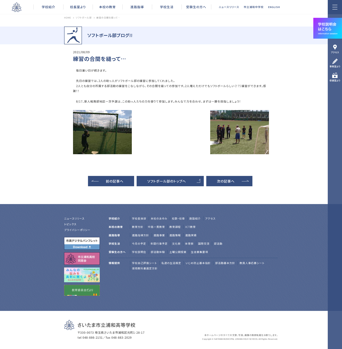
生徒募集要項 (199, 252)
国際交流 (203, 243)
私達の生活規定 (171, 263)
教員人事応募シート (252, 263)
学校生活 (166, 6)
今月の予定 (139, 243)
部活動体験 (158, 252)
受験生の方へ (196, 6)
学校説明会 (139, 252)
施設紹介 (195, 218)
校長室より (78, 6)
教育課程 (175, 227)
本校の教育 (107, 6)
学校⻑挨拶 (139, 218)
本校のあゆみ (159, 218)
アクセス (335, 52)
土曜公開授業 (177, 252)
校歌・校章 (178, 218)
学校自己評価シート (144, 263)
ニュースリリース (229, 7)
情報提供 (114, 263)
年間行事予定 (159, 243)
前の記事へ (114, 181)
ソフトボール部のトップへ (166, 181)
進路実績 (191, 235)
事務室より (335, 66)
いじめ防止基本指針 (198, 263)
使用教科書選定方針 (145, 268)
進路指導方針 (140, 235)
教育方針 (137, 227)
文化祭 (176, 243)
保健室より (335, 80)
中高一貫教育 (156, 227)
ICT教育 (190, 227)
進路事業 (159, 235)
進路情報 (175, 235)
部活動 (218, 243)
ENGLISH (274, 7)
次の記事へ (226, 181)
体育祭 (189, 243)
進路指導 (137, 6)
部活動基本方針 (225, 263)
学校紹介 (48, 6)
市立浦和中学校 (254, 7)
